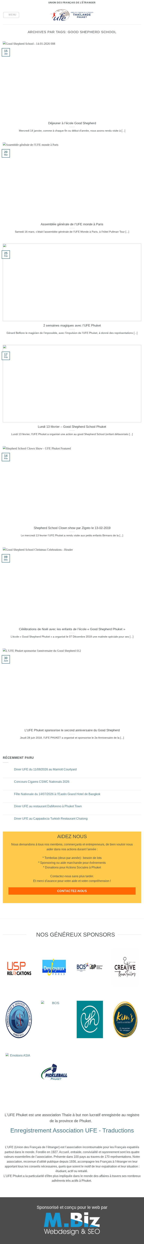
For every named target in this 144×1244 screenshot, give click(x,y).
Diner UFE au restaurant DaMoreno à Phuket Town (48, 806)
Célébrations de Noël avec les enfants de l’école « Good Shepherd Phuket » (72, 629)
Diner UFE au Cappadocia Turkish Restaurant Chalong (51, 818)
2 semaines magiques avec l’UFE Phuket (72, 325)
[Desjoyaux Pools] (54, 967)
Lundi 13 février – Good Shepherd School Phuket (72, 427)
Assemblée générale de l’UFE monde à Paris (72, 224)
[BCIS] (19, 1019)
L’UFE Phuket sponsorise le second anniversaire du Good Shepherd (72, 730)
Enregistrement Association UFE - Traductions (72, 1130)
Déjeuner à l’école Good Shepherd (72, 123)
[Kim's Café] (125, 1019)
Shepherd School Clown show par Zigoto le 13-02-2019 (72, 528)
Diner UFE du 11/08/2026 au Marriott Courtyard (45, 769)
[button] (11, 15)
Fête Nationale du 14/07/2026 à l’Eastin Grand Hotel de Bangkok (57, 794)
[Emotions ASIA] (19, 967)
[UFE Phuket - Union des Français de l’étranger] (72, 15)
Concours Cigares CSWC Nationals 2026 (41, 781)
